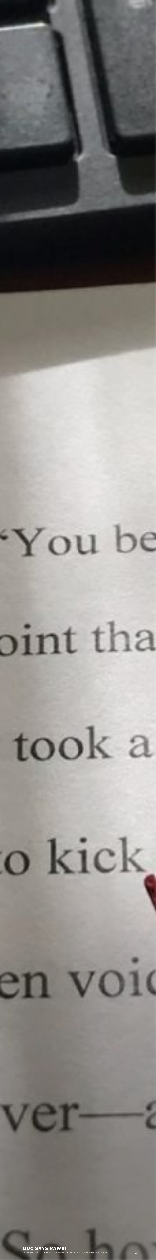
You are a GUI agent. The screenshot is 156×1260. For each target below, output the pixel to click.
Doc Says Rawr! (44, 1248)
